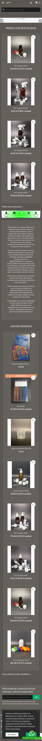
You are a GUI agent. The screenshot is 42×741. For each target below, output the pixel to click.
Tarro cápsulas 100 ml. (21, 660)
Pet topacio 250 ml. (21, 150)
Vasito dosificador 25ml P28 (21, 448)
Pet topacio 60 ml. (21, 575)
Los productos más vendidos (17, 674)
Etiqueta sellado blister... (21, 364)
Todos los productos (13, 206)
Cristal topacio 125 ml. (21, 491)
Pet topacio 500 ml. (21, 108)
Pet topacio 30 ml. (21, 66)
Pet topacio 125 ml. (21, 193)
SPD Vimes (21, 406)
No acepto (12, 734)
